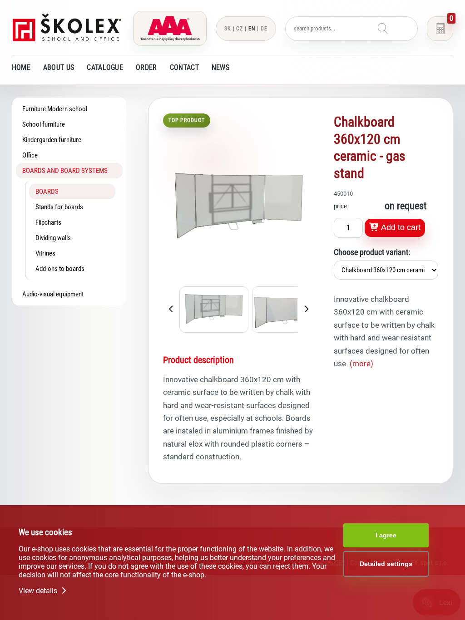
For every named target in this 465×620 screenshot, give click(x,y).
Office (30, 155)
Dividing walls (53, 238)
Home (21, 68)
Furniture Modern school (54, 109)
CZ (239, 28)
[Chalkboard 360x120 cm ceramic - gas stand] (239, 280)
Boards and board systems (65, 171)
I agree (386, 535)
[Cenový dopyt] (440, 28)
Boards (47, 191)
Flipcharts (48, 222)
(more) (361, 363)
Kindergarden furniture (51, 140)
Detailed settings (386, 563)
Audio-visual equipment (53, 294)
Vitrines (45, 253)
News (220, 68)
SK (227, 28)
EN (251, 28)
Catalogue (105, 68)
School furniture (43, 124)
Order (146, 68)
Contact (184, 68)
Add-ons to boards (59, 269)
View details (39, 590)
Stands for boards (59, 207)
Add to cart (399, 227)
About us (58, 68)
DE (264, 28)
